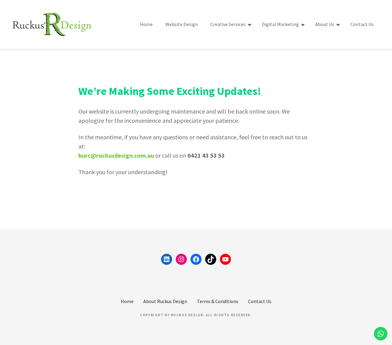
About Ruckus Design (165, 301)
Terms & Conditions (217, 301)
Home (146, 24)
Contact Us (362, 24)
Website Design (181, 24)
